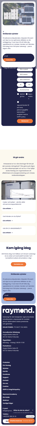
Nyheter (5, 368)
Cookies (5, 386)
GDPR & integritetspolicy (11, 389)
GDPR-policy (21, 117)
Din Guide (6, 397)
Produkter (6, 362)
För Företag (7, 365)
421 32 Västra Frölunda (11, 337)
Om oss (5, 383)
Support (5, 377)
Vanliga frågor (8, 403)
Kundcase (6, 374)
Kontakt (5, 380)
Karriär (5, 371)
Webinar (6, 400)
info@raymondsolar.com (11, 411)
